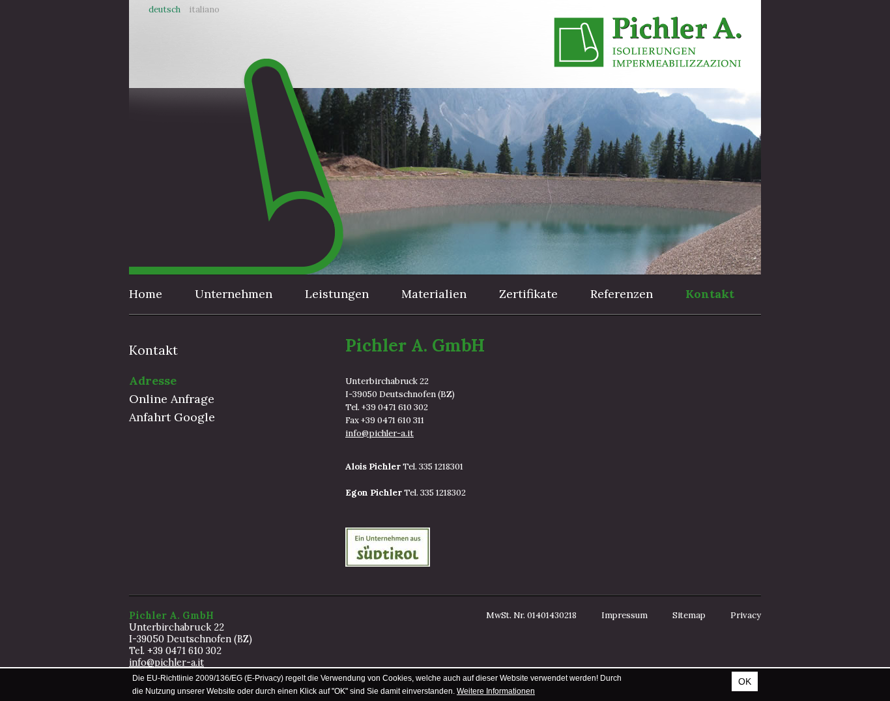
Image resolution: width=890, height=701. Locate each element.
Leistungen (337, 293)
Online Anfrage (171, 398)
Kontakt (709, 293)
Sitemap (689, 615)
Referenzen (621, 293)
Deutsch (164, 9)
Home (145, 293)
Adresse (153, 380)
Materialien (434, 293)
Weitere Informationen (496, 691)
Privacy (745, 615)
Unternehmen (233, 293)
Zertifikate (528, 293)
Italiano (204, 9)
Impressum (624, 615)
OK (744, 681)
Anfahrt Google (172, 417)
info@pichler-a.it (379, 433)
